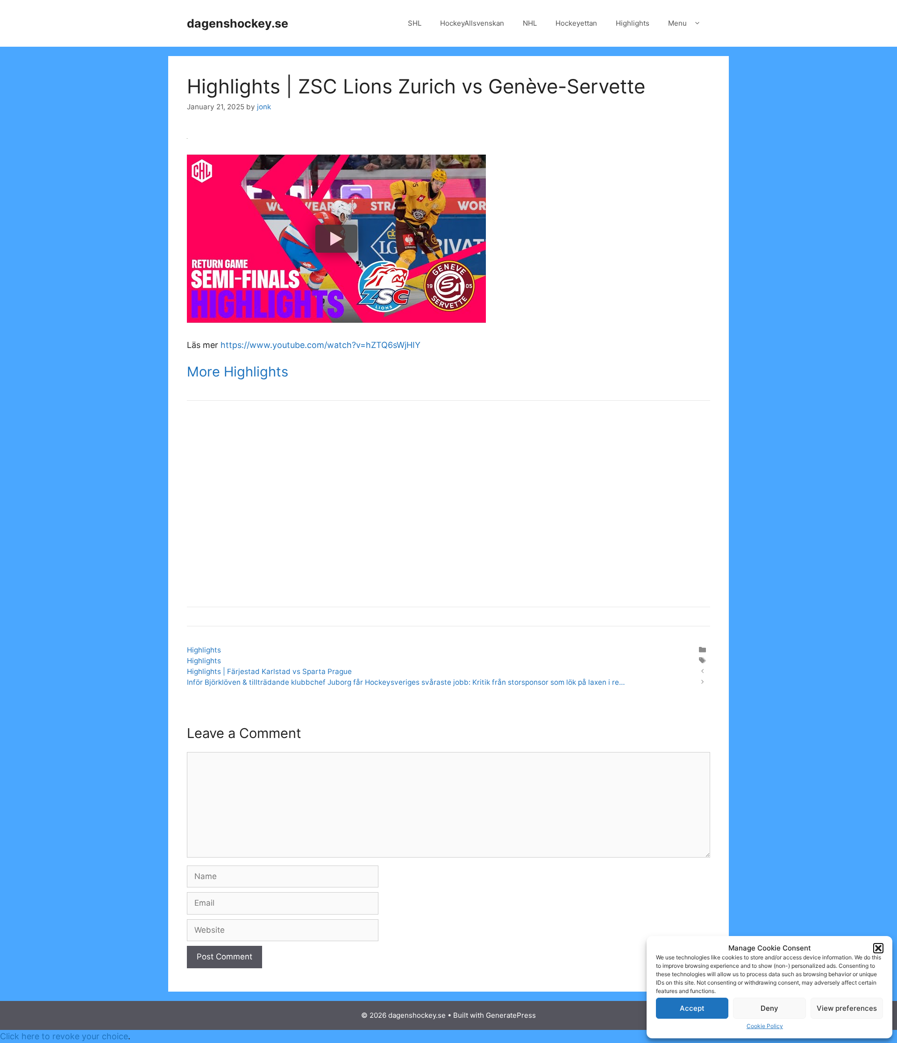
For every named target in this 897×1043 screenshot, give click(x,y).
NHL (530, 23)
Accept (692, 1008)
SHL (414, 23)
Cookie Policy (765, 1025)
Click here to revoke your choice (64, 1036)
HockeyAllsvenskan (472, 23)
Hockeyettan (576, 23)
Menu (677, 23)
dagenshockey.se (237, 23)
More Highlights (237, 371)
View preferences (847, 1008)
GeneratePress (511, 1015)
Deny (769, 1008)
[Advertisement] (448, 510)
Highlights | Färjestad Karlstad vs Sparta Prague (269, 671)
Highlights (632, 23)
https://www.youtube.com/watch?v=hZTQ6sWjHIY (320, 345)
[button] (878, 948)
